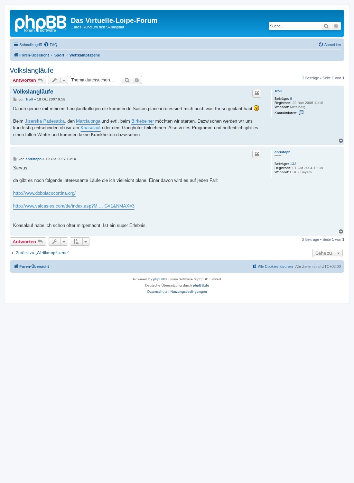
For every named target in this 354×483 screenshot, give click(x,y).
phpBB (158, 279)
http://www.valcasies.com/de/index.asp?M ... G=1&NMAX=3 (73, 206)
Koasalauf (91, 127)
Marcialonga (88, 121)
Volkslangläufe (32, 70)
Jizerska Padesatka (45, 121)
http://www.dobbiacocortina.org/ (44, 193)
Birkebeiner (142, 121)
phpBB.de (201, 285)
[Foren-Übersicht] (41, 22)
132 (293, 164)
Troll (278, 91)
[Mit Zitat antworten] (256, 93)
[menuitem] (50, 45)
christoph (282, 152)
